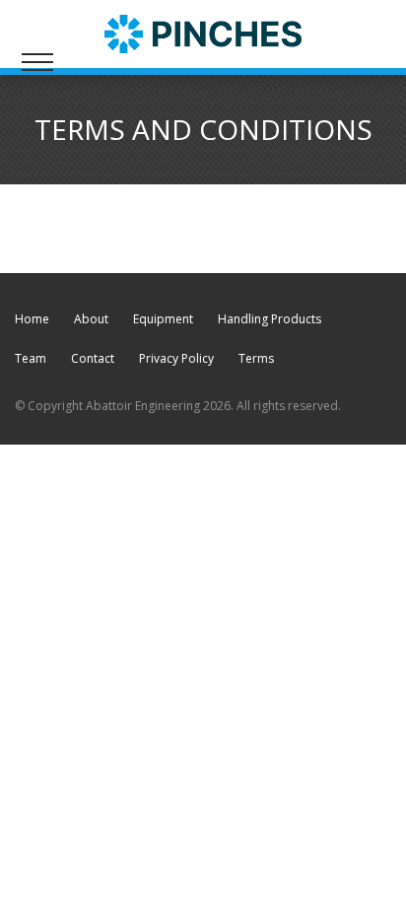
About (91, 319)
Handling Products (269, 319)
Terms (256, 358)
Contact (92, 358)
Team (30, 358)
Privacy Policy (176, 358)
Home (32, 319)
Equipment (163, 319)
